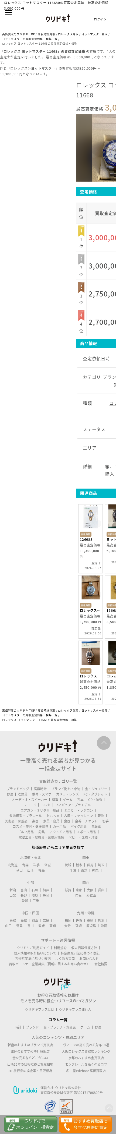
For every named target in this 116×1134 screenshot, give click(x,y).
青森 (25, 865)
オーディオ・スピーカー (29, 799)
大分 (67, 925)
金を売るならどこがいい (30, 1057)
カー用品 (59, 826)
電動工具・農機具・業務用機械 (41, 837)
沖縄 (104, 925)
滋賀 (68, 890)
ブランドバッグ (17, 788)
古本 (80, 799)
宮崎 (78, 925)
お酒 (10, 794)
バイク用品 (78, 826)
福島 (41, 870)
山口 (8, 925)
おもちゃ (52, 815)
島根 (24, 920)
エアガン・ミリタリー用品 (40, 810)
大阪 (90, 890)
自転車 (96, 826)
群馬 (90, 865)
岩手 (36, 865)
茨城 (68, 865)
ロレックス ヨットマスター (90, 610)
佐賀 (79, 920)
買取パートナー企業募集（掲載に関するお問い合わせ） (49, 964)
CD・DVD (95, 799)
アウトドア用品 (60, 831)
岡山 (35, 920)
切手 (105, 821)
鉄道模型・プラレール (25, 815)
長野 (24, 895)
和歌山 (91, 895)
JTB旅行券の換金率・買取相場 (30, 1070)
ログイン (100, 19)
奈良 (78, 895)
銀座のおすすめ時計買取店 (30, 1051)
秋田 (19, 870)
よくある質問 (65, 958)
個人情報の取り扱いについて (35, 953)
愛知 (25, 900)
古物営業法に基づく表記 (33, 958)
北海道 (13, 865)
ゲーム (68, 799)
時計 (18, 1027)
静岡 (46, 895)
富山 (24, 890)
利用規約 (60, 947)
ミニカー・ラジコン (78, 810)
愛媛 (41, 925)
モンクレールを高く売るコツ (86, 1064)
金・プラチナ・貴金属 (59, 1027)
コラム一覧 (58, 1019)
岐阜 (35, 895)
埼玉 (101, 865)
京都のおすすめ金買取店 (86, 1057)
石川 (35, 890)
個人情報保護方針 (84, 947)
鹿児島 (91, 925)
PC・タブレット (95, 794)
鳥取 (12, 920)
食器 (67, 821)
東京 (84, 870)
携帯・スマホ (42, 794)
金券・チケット (86, 821)
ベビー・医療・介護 (83, 837)
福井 (46, 890)
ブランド (32, 1027)
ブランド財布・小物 (65, 788)
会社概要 (100, 964)
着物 (101, 815)
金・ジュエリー (96, 788)
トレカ (45, 805)
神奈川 (97, 870)
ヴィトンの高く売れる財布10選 (86, 1045)
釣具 (41, 831)
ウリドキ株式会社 (68, 1087)
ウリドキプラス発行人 (75, 1009)
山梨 (12, 895)
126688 (86, 539)
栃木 (79, 865)
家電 (55, 799)
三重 (36, 900)
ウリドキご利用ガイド (33, 947)
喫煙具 (23, 794)
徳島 (19, 925)
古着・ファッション (78, 815)
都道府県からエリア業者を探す (58, 847)
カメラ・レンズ (67, 794)
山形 (30, 870)
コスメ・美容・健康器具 (30, 826)
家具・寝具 (51, 821)
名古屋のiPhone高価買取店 (86, 1070)
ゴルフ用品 (26, 831)
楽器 (35, 821)
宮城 (47, 865)
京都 (79, 890)
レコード (29, 805)
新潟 (12, 890)
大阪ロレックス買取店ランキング (86, 1051)
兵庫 (101, 890)
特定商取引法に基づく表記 (80, 953)
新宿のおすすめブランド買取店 (30, 1045)
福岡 (68, 920)
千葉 (73, 870)
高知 (52, 925)
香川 (30, 925)
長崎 (90, 920)
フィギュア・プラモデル (73, 805)
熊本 (101, 920)
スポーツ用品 (86, 831)
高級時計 (40, 788)
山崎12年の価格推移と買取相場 (30, 1064)
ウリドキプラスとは (39, 1009)
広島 (46, 920)
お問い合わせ (89, 958)
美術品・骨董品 (16, 821)
